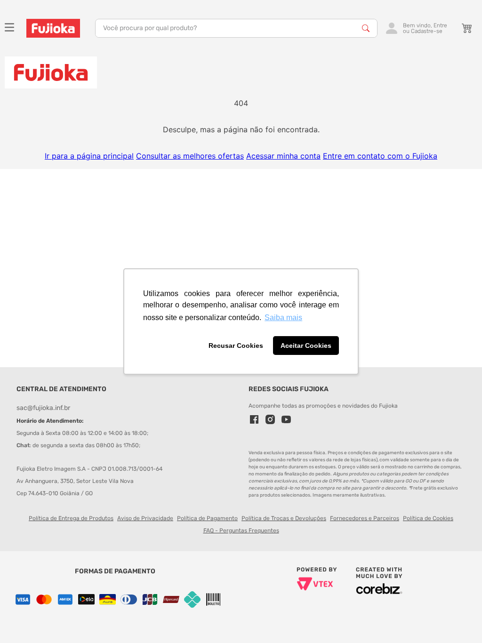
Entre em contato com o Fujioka (380, 156)
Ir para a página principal (89, 156)
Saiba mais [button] (283, 317)
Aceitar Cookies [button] (306, 345)
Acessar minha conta (283, 156)
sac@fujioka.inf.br (43, 408)
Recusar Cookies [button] (236, 345)
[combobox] (236, 28)
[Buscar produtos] (365, 28)
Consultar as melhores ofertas (190, 156)
